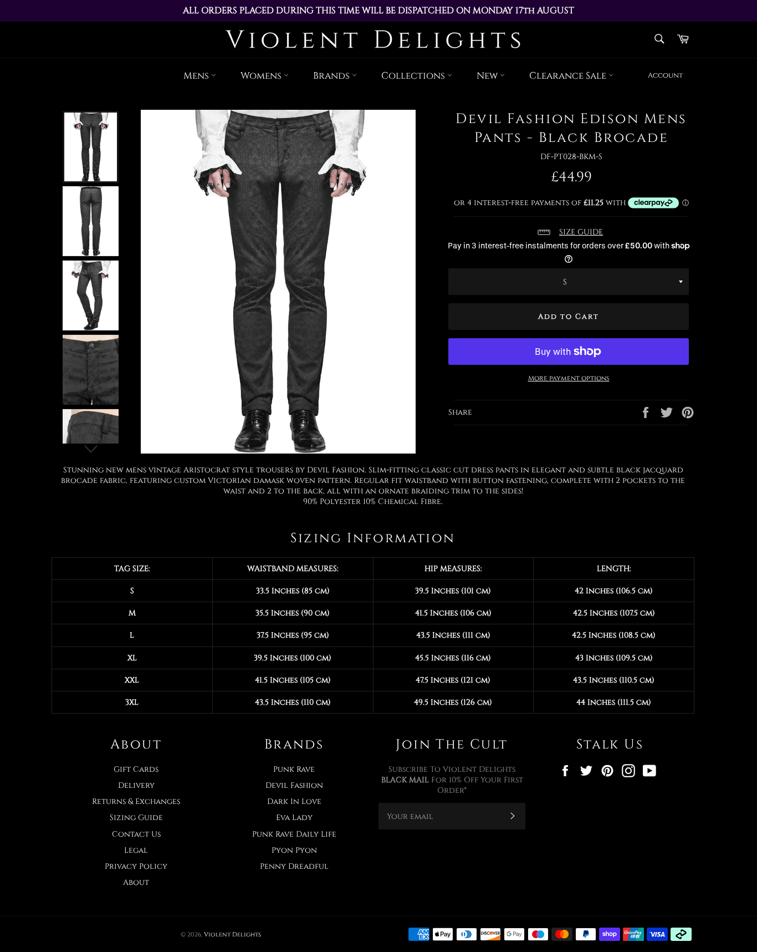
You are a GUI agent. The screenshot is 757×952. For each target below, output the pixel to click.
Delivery (136, 785)
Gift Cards (136, 769)
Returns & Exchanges (136, 801)
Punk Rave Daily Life (294, 834)
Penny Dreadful (294, 866)
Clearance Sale (568, 75)
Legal (136, 850)
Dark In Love (294, 801)
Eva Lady (294, 817)
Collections (414, 75)
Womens (262, 75)
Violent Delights (232, 934)
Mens (197, 75)
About (136, 882)
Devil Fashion (294, 785)
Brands (332, 75)
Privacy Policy (136, 866)
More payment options (569, 378)
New (488, 75)
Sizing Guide (136, 817)
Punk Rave (294, 769)
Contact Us (136, 834)
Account (665, 75)
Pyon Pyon (294, 850)
